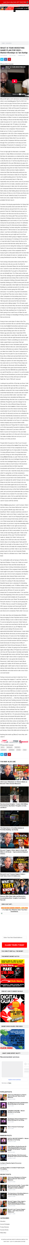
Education (8, 43)
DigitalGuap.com (6, 1239)
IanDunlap (9, 747)
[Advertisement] (14, 25)
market (9, 326)
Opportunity (3, 220)
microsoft (3, 749)
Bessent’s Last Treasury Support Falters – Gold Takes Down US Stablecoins (16, 1211)
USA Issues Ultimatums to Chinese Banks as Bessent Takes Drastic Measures (17, 1096)
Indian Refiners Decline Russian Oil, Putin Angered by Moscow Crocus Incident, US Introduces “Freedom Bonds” (17, 1148)
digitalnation (3, 55)
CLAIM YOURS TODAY (14, 945)
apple (2, 747)
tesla (24, 749)
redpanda (11, 749)
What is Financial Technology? (16, 1126)
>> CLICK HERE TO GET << (21, 9)
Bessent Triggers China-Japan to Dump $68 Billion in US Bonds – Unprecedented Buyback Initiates (14, 851)
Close (27, 2)
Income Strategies (5, 1224)
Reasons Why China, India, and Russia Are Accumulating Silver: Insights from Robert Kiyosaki (13, 898)
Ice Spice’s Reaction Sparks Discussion (10, 1163)
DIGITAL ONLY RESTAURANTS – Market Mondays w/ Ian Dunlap (18, 1139)
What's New (3, 1232)
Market (6, 457)
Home (3, 43)
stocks (18, 749)
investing (10, 101)
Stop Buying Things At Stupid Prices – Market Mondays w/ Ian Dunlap (18, 1119)
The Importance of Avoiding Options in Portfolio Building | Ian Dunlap (18, 1194)
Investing (25, 99)
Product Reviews (4, 1227)
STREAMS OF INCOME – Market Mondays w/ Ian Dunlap (16, 1111)
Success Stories (4, 1230)
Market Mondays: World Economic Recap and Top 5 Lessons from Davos (18, 1155)
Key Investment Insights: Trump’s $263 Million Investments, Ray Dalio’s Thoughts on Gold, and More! (14, 805)
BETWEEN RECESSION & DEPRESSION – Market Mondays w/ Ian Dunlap (18, 1103)
